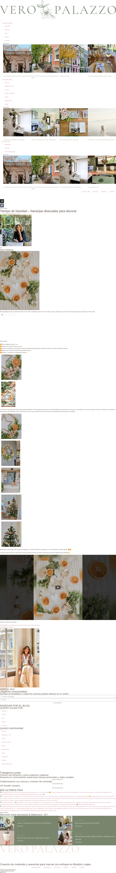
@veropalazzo (4, 812)
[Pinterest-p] (2, 205)
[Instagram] (2, 201)
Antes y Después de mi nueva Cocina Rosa (43, 139)
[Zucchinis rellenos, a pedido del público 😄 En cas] (7, 858)
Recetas (7, 148)
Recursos (95, 191)
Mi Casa (7, 82)
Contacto (111, 191)
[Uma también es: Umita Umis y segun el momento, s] (50, 858)
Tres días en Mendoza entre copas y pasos (100, 76)
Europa (7, 37)
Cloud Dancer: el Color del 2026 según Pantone (101, 139)
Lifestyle (66, 867)
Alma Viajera (47, 867)
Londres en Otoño (65, 76)
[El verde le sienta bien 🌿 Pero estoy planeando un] (65, 858)
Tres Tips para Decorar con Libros (69, 139)
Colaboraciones (35, 867)
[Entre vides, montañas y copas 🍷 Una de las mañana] (80, 858)
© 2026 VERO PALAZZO (7, 871)
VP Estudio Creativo (10, 785)
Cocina (7, 89)
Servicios (84, 191)
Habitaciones (8, 100)
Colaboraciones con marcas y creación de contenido (26, 781)
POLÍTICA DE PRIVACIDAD (8, 869)
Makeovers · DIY (9, 86)
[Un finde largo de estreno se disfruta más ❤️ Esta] (94, 858)
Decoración (6, 213)
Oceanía (7, 40)
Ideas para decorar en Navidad (87, 823)
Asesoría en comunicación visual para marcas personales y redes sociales (37, 777)
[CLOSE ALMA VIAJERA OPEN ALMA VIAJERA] (12, 23)
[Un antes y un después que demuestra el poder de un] (108, 858)
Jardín (6, 104)
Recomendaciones (10, 151)
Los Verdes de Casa (93, 187)
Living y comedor (9, 93)
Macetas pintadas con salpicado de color (33, 838)
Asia (6, 33)
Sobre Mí (103, 191)
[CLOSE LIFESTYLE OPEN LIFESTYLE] (10, 141)
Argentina (7, 26)
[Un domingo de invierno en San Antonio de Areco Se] (22, 858)
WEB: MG (3, 872)
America (7, 29)
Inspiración (8, 144)
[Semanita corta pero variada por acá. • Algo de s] (36, 858)
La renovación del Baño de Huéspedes (14, 139)
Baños (6, 97)
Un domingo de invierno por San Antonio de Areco (17, 76)
